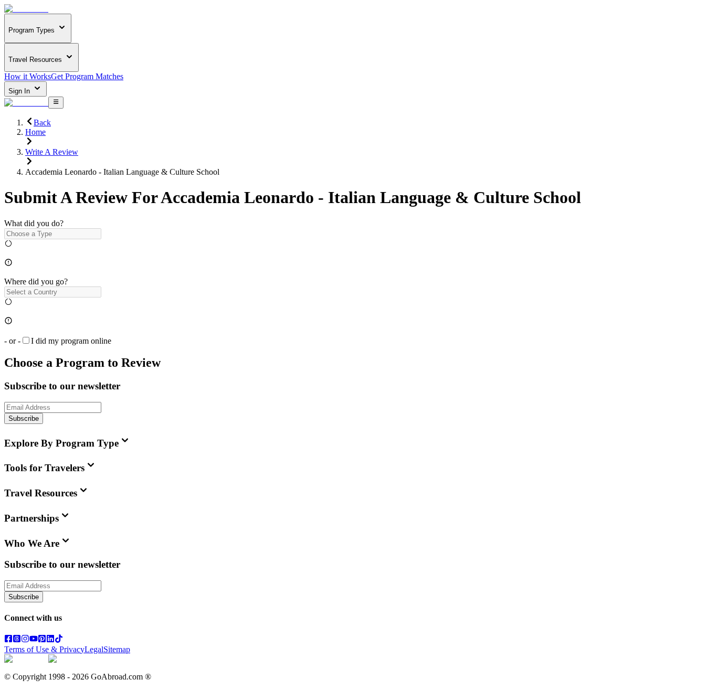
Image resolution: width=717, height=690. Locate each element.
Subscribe (23, 418)
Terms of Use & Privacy (44, 649)
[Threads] (17, 639)
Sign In (20, 91)
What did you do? (34, 223)
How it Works (27, 76)
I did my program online (71, 340)
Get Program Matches (87, 76)
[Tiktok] (59, 639)
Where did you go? (36, 281)
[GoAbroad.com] (26, 8)
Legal (94, 649)
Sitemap (116, 649)
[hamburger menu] (56, 102)
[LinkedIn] (50, 639)
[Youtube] (33, 639)
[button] (358, 233)
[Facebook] (8, 639)
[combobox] (52, 233)
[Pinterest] (42, 639)
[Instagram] (25, 639)
